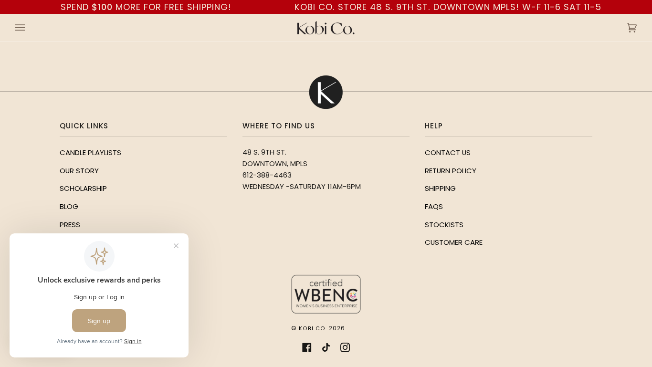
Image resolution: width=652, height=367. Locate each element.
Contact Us (448, 152)
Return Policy (450, 171)
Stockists (444, 225)
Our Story (79, 171)
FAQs (434, 206)
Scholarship (83, 188)
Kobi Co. (313, 328)
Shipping (440, 188)
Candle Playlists (90, 152)
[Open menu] (29, 28)
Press (70, 225)
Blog (69, 206)
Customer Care (454, 242)
